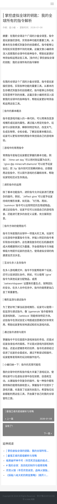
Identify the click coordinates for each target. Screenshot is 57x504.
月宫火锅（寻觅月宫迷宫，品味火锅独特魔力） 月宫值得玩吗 (27, 470)
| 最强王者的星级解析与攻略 (21, 455)
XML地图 (31, 499)
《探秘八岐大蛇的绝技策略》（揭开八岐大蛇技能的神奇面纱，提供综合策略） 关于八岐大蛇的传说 (27, 475)
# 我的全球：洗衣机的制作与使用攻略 (26, 465)
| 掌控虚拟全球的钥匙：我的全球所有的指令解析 (27, 450)
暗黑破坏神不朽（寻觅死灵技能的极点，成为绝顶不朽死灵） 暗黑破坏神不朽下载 (27, 460)
